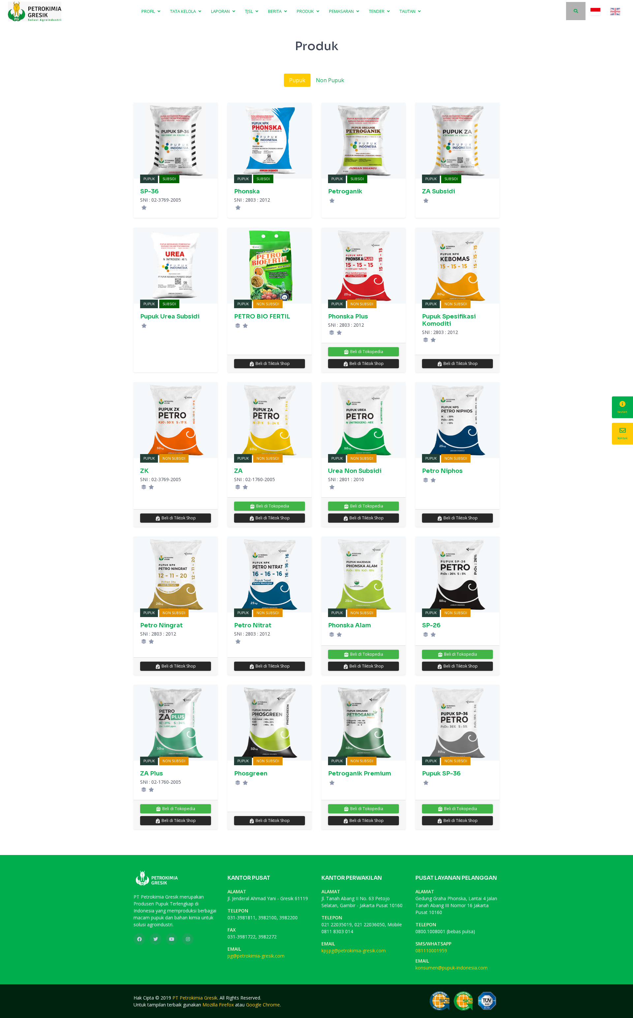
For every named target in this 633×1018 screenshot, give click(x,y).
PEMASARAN (342, 11)
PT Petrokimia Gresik (194, 998)
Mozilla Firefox (218, 1005)
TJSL (249, 11)
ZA (238, 471)
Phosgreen (250, 773)
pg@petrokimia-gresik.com (256, 956)
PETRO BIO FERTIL (262, 316)
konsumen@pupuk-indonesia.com (451, 968)
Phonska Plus (348, 316)
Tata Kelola (183, 11)
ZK (144, 471)
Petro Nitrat (252, 625)
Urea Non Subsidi (354, 471)
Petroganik (345, 191)
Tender (377, 11)
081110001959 (431, 950)
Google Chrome (263, 1005)
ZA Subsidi (438, 191)
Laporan (221, 11)
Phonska (247, 191)
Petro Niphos (442, 471)
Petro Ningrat (161, 625)
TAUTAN (408, 11)
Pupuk (297, 80)
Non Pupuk (330, 80)
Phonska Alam (349, 625)
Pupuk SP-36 (441, 773)
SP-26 (431, 625)
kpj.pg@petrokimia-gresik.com (353, 950)
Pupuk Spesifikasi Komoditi (449, 320)
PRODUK (306, 11)
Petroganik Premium (359, 773)
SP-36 (149, 191)
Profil (148, 11)
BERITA (275, 11)
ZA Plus (151, 773)
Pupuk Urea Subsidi (169, 316)
